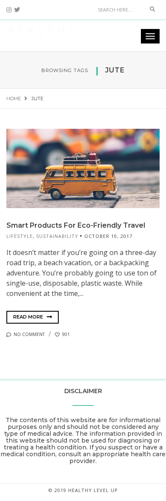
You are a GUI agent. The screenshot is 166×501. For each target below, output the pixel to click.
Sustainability (57, 236)
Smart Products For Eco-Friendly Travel (75, 225)
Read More (28, 317)
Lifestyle (19, 236)
